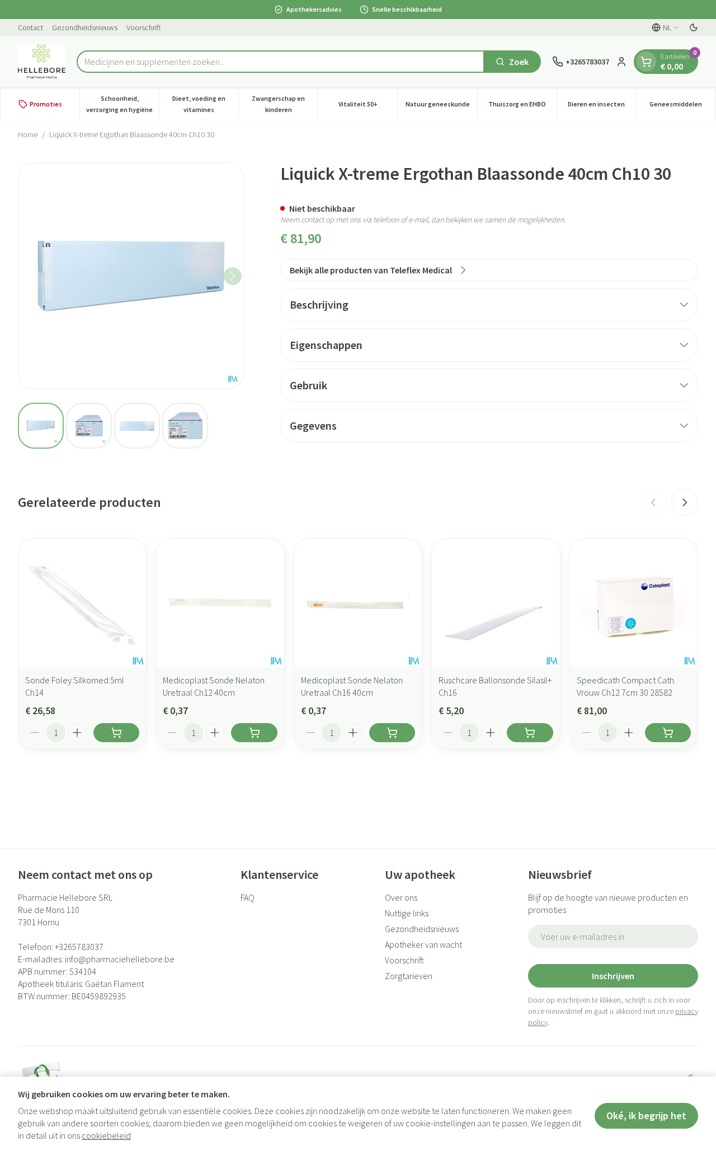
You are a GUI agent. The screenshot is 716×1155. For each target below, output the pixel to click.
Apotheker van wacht (423, 944)
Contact (30, 27)
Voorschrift (143, 27)
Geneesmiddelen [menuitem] (682, 107)
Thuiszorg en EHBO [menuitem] (522, 107)
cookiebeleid (106, 1135)
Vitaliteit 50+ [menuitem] (367, 107)
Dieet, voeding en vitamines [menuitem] (205, 104)
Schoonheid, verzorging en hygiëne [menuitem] (122, 104)
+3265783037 (79, 946)
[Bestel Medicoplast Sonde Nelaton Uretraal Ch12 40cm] (254, 732)
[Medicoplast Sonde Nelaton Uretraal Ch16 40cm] (358, 603)
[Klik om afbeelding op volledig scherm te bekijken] (131, 276)
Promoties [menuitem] (46, 104)
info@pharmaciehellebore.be (120, 959)
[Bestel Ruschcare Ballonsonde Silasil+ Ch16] (530, 732)
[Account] (621, 61)
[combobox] (280, 61)
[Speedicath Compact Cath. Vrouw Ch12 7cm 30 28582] (634, 603)
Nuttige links (406, 913)
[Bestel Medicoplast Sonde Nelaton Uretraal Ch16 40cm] (392, 732)
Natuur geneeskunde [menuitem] (441, 107)
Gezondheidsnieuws (84, 27)
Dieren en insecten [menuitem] (602, 107)
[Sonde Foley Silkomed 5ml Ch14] (82, 603)
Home (27, 134)
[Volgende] (233, 276)
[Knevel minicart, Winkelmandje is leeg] (646, 62)
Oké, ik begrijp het (646, 1115)
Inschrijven (613, 975)
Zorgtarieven (408, 975)
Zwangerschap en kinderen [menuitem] (285, 104)
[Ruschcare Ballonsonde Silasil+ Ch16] (495, 603)
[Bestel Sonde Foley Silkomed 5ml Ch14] (116, 732)
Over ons (401, 897)
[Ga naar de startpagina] (41, 61)
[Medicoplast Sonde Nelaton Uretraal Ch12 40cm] (220, 603)
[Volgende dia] (684, 502)
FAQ (248, 897)
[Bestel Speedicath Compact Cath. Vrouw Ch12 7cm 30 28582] (668, 732)
